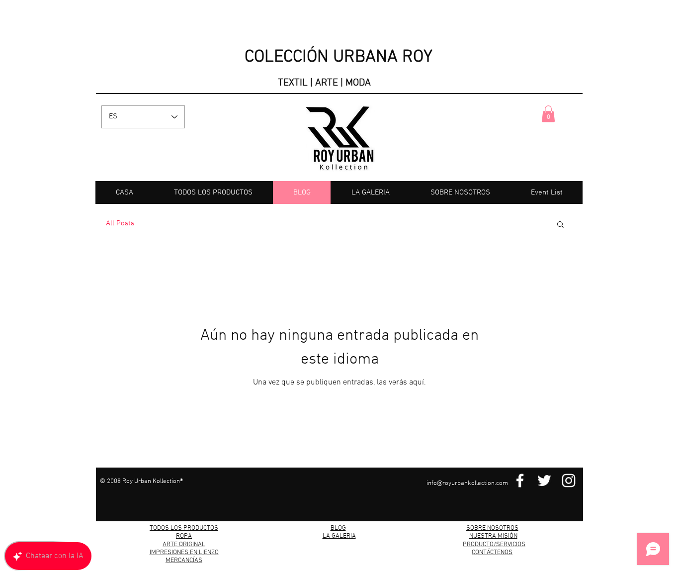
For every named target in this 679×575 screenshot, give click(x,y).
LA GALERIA (339, 536)
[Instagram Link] (569, 480)
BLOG (338, 528)
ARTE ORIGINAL (184, 545)
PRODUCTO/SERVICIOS (494, 545)
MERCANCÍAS (184, 561)
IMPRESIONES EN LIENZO (184, 553)
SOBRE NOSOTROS (492, 528)
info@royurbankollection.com (467, 483)
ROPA (184, 536)
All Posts (120, 223)
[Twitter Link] (544, 480)
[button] (548, 113)
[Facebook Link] (520, 480)
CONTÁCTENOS (492, 553)
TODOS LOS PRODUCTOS (184, 528)
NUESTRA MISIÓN (493, 536)
